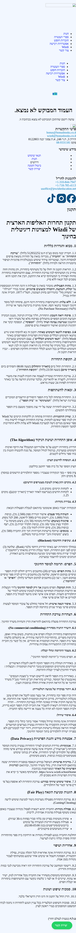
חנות (66, 33)
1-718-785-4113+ (65, 185)
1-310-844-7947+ (65, 182)
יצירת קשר (61, 925)
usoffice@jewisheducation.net (58, 188)
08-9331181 (63, 142)
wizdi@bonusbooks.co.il (61, 135)
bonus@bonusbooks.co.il (61, 132)
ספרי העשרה (61, 37)
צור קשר (64, 50)
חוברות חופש (61, 40)
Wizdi (65, 47)
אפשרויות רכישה (59, 43)
